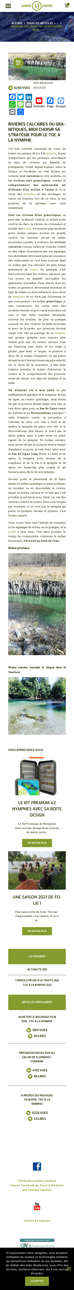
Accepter (37, 1281)
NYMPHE (22, 140)
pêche (12, 532)
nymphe (51, 153)
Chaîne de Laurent (37, 1220)
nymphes (30, 194)
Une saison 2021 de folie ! (37, 900)
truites (28, 228)
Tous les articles (39, 23)
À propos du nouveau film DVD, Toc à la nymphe (37, 1100)
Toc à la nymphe (34, 985)
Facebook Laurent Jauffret (37, 1181)
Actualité (34, 969)
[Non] (69, 1269)
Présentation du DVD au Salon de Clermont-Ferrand (37, 1057)
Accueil (17, 23)
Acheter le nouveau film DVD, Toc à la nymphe (37, 1019)
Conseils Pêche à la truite (34, 980)
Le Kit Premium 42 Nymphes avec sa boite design (37, 809)
